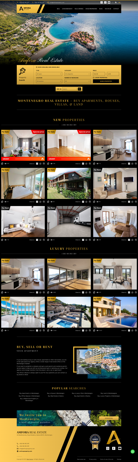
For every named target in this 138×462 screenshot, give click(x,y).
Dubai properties (91, 8)
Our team (108, 8)
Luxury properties (101, 77)
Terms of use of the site (106, 459)
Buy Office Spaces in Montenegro (29, 396)
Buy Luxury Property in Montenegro (109, 396)
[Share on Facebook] (37, 164)
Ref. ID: (59, 89)
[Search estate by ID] (79, 89)
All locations (40, 81)
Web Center (30, 459)
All (66, 81)
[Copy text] (2, 164)
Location (39, 77)
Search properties (106, 81)
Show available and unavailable (49, 67)
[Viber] (44, 164)
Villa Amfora (79, 8)
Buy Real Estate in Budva (56, 396)
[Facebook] (105, 2)
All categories (69, 74)
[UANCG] (95, 442)
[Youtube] (109, 2)
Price (95, 70)
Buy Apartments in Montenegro (29, 393)
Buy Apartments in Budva (82, 396)
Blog (101, 8)
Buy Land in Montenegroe (109, 393)
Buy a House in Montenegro (55, 393)
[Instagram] (101, 2)
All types (39, 74)
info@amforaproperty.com (57, 2)
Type (37, 70)
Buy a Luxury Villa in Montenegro (82, 393)
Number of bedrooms (72, 77)
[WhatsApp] (40, 164)
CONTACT (116, 8)
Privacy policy (92, 459)
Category (68, 70)
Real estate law (81, 459)
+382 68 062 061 (24, 2)
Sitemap (119, 459)
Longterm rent (67, 8)
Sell (58, 8)
